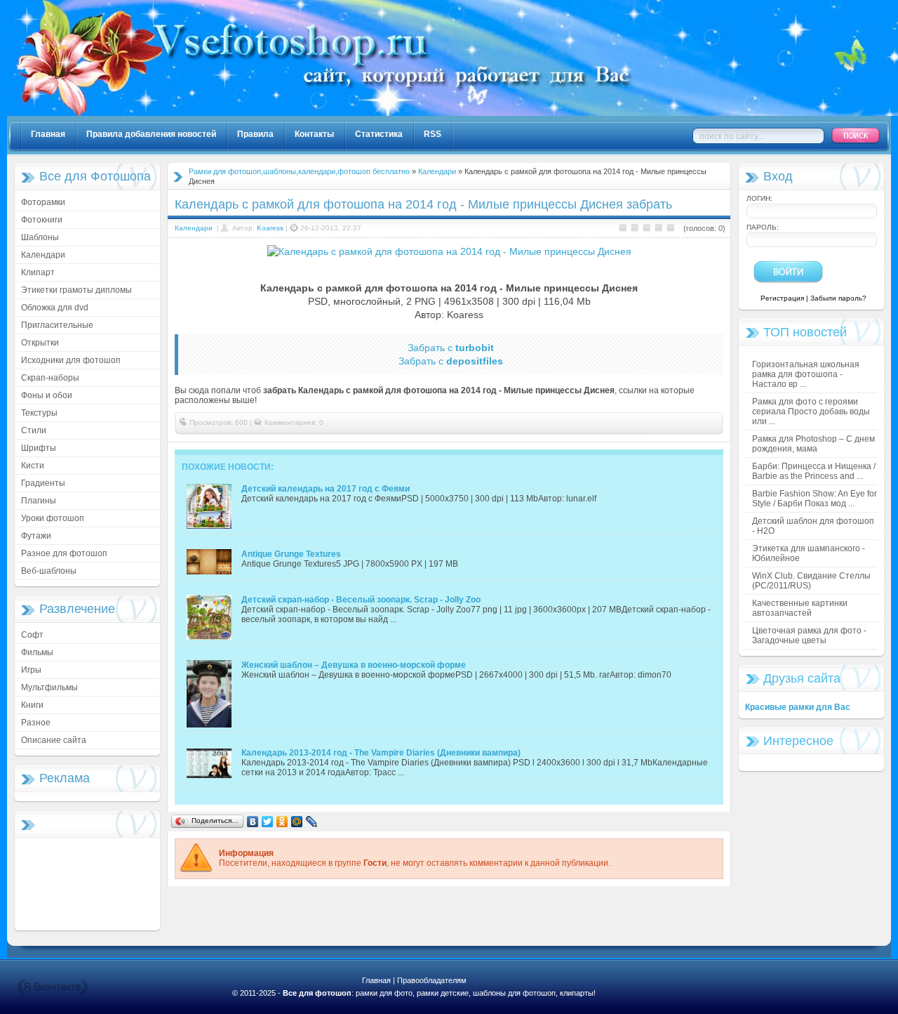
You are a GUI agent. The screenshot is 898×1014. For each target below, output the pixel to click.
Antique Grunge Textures (291, 554)
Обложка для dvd (54, 307)
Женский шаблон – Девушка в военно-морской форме (353, 665)
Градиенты (43, 483)
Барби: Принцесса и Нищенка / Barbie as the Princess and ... (814, 471)
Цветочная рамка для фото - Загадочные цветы (809, 635)
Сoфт (32, 635)
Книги (32, 705)
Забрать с (451, 347)
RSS (432, 134)
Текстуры (39, 413)
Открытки (40, 343)
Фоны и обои (46, 395)
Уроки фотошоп (52, 518)
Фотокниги (41, 220)
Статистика (379, 134)
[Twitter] (267, 821)
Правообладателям (432, 980)
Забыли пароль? (838, 298)
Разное (36, 722)
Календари (43, 255)
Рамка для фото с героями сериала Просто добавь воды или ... (811, 411)
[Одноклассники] (282, 821)
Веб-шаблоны (48, 571)
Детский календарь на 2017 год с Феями (325, 489)
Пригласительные (57, 325)
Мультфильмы (49, 687)
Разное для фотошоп (64, 553)
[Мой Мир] (297, 821)
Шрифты (38, 448)
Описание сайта (53, 740)
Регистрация (782, 298)
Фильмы (37, 652)
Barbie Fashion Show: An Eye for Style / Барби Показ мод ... (814, 498)
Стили (33, 430)
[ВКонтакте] (253, 821)
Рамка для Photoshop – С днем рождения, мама (813, 444)
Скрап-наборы (50, 378)
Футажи (36, 536)
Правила (255, 134)
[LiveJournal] (311, 821)
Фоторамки (43, 202)
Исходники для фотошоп (71, 360)
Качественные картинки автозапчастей (799, 608)
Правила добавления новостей (151, 134)
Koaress (270, 228)
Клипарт (38, 272)
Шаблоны (40, 237)
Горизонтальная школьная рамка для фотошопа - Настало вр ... (805, 374)
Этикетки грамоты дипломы (76, 290)
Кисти (32, 465)
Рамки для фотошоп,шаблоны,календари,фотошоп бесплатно (299, 171)
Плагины (38, 501)
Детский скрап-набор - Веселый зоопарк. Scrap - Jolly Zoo (361, 600)
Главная (48, 134)
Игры (31, 670)
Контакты (314, 134)
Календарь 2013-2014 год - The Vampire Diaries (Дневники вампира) (381, 753)
